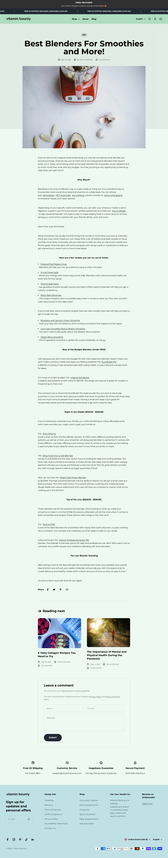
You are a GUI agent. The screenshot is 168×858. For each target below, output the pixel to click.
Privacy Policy (95, 696)
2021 (84, 35)
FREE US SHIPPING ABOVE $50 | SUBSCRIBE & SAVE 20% (35, 11)
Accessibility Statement (56, 823)
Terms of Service (113, 696)
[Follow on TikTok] (26, 839)
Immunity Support (89, 800)
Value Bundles (87, 823)
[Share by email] (66, 589)
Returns (49, 805)
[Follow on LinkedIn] (32, 839)
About (85, 19)
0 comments (104, 60)
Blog (94, 19)
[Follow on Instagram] (13, 839)
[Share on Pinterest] (60, 589)
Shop (74, 19)
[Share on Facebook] (47, 589)
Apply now (147, 803)
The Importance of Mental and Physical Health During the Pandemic (106, 655)
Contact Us (50, 828)
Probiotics (84, 810)
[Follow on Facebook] (7, 839)
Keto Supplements (89, 805)
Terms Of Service (53, 810)
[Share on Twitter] (54, 589)
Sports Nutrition (87, 814)
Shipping (49, 800)
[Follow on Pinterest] (20, 839)
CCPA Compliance (53, 814)
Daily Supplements (89, 819)
